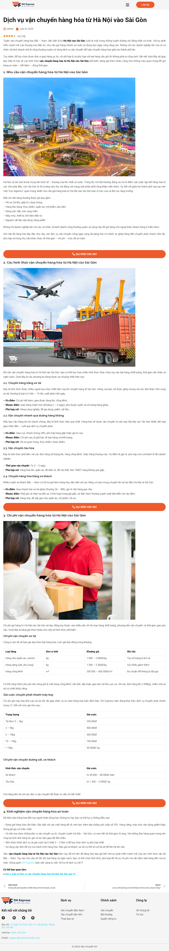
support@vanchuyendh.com (24, 938)
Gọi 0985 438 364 (86, 254)
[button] (127, 5)
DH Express (28, 862)
